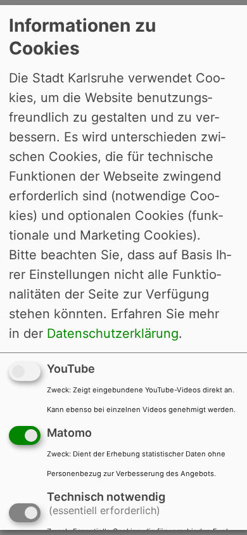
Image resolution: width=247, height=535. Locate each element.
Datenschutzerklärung (113, 333)
